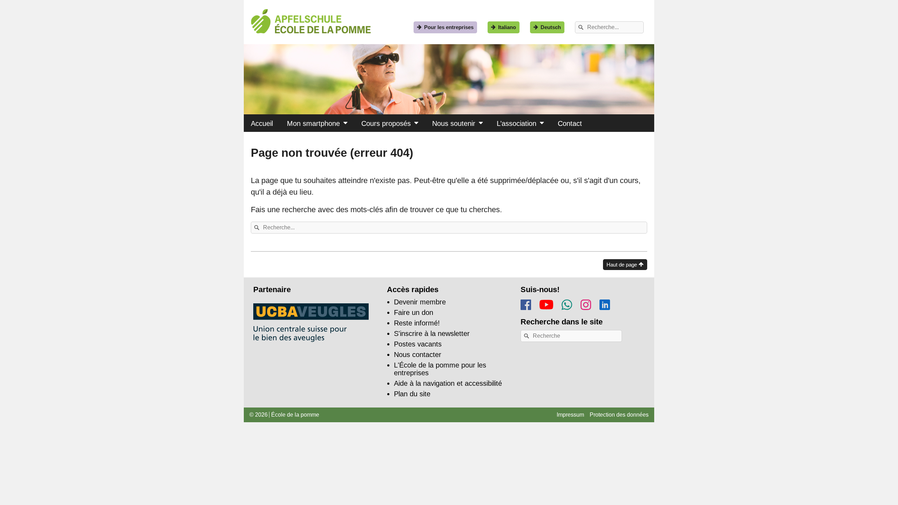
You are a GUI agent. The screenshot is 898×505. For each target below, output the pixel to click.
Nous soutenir (453, 123)
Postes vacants (418, 344)
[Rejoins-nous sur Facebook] (526, 303)
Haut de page (622, 265)
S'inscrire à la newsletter (432, 333)
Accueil (262, 123)
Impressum (570, 415)
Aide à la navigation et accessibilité (448, 383)
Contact (570, 123)
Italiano (507, 27)
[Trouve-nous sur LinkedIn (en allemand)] (604, 303)
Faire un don (413, 312)
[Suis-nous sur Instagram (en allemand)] (586, 303)
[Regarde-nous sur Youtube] (546, 303)
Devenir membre (420, 302)
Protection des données (619, 415)
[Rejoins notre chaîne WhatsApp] (567, 303)
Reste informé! (417, 323)
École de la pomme (295, 415)
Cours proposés (386, 123)
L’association (516, 123)
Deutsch (551, 27)
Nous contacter (417, 354)
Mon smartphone (313, 123)
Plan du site (412, 394)
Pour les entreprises (449, 27)
